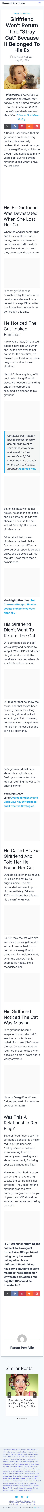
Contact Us (31, 1504)
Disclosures (13, 1504)
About (11, 1501)
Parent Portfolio (24, 57)
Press (22, 1504)
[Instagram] (22, 1497)
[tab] (17, 1418)
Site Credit (37, 1507)
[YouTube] (16, 1497)
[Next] (34, 1395)
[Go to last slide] (9, 1395)
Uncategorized (22, 14)
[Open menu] (39, 3)
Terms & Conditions (28, 1503)
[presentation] (22, 1385)
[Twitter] (27, 1497)
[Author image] (11, 57)
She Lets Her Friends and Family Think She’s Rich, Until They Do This (21, 1403)
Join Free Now (27, 468)
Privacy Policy (14, 1503)
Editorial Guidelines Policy (25, 1501)
